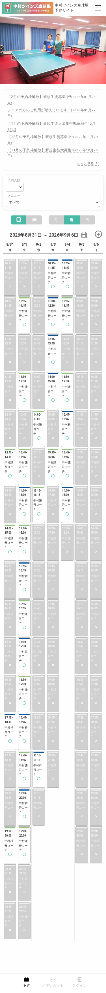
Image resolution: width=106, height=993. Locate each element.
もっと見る (85, 163)
